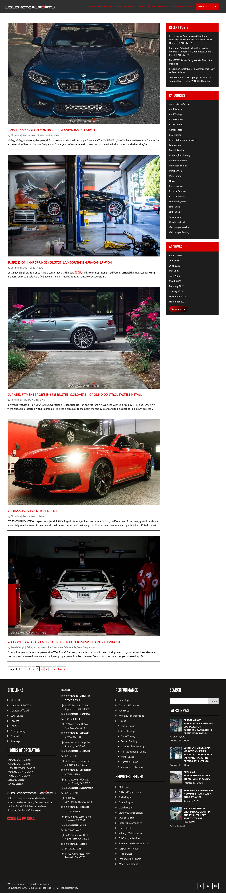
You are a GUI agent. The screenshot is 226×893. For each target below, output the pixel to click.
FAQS (172, 6)
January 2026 (176, 291)
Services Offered (19, 710)
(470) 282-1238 (73, 848)
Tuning (122, 720)
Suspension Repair (128, 848)
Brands (131, 6)
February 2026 (176, 286)
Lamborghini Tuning (179, 155)
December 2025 (177, 296)
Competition (175, 129)
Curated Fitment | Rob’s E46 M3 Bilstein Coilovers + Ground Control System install (74, 394)
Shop (214, 6)
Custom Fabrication (129, 705)
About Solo (103, 6)
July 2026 (174, 260)
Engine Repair (126, 817)
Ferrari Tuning (129, 741)
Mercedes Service (178, 160)
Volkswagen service (179, 227)
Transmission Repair (129, 858)
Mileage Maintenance (130, 833)
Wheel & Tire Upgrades (131, 715)
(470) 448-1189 (73, 737)
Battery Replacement (130, 792)
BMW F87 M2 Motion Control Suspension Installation (51, 130)
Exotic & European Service (182, 139)
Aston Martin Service (180, 103)
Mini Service (175, 170)
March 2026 (175, 280)
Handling (123, 700)
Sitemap (15, 741)
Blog (94, 6)
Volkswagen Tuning (179, 232)
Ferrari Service (176, 150)
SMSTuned (174, 206)
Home (88, 6)
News (57, 135)
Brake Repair (125, 797)
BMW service (45, 135)
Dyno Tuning (128, 726)
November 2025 (177, 301)
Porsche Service (177, 191)
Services (143, 6)
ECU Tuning (175, 134)
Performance (55, 647)
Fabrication (175, 144)
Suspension (89, 647)
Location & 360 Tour (21, 705)
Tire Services (125, 853)
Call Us (201, 6)
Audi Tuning (175, 114)
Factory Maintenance (130, 822)
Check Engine (125, 802)
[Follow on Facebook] (201, 886)
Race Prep (124, 710)
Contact (191, 6)
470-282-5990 (72, 774)
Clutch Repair (126, 807)
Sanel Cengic (18, 647)
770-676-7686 (72, 700)
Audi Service (175, 109)
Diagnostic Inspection (130, 812)
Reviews (180, 6)
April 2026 (174, 275)
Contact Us (16, 736)
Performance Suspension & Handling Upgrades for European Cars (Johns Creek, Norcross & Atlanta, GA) (190, 39)
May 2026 (174, 270)
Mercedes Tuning (178, 165)
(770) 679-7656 (73, 830)
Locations (118, 6)
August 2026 (175, 255)
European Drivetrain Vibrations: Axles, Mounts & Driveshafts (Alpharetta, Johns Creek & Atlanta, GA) (190, 51)
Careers (14, 720)
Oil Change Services (129, 838)
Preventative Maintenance (133, 843)
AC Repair (123, 787)
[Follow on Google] (208, 886)
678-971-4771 (72, 755)
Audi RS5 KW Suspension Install (32, 511)
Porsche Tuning (177, 196)
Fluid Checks (125, 828)
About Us (15, 700)
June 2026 (174, 265)
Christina (16, 135)
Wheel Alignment (128, 864)
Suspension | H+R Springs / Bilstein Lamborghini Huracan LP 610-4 (59, 262)
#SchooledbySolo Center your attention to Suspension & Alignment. (64, 642)
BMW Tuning (175, 124)
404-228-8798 (72, 718)
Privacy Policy (17, 731)
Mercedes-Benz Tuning (133, 751)
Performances (158, 6)
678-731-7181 (72, 793)
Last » (61, 668)
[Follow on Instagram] (215, 886)
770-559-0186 (72, 811)
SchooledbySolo (73, 647)
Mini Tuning (175, 175)
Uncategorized (177, 221)
